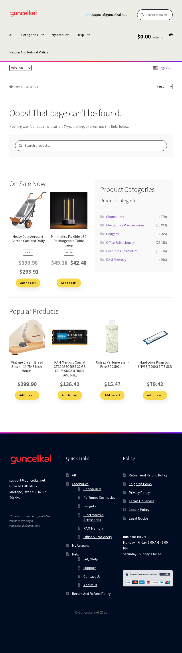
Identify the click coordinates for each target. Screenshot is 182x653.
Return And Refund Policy (28, 52)
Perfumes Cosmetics (122, 251)
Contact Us (91, 576)
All (11, 35)
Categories (29, 35)
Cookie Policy (139, 509)
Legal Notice (138, 518)
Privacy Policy (139, 492)
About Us (90, 585)
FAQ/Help (90, 559)
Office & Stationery (120, 242)
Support (89, 568)
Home (18, 87)
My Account (60, 35)
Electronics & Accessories (125, 225)
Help (80, 35)
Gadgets (112, 234)
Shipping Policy (140, 484)
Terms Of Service (141, 501)
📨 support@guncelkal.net (106, 14)
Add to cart (28, 283)
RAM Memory (116, 259)
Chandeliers (115, 216)
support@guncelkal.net (27, 480)
